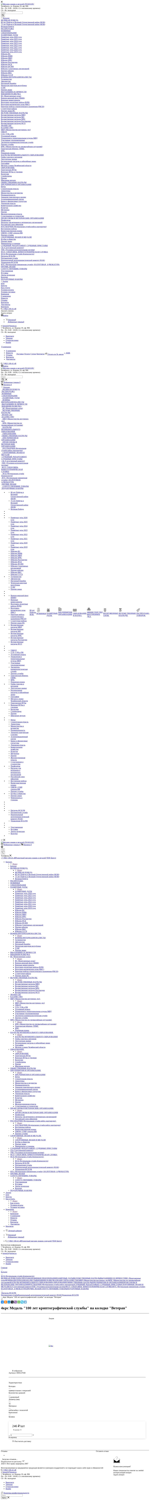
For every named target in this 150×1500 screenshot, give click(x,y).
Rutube (8, 342)
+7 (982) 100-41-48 (9, 309)
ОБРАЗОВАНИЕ (22, 1054)
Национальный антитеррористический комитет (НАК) (40, 1295)
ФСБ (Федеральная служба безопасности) (31, 1161)
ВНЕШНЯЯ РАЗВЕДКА (46, 1280)
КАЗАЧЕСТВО (73, 1280)
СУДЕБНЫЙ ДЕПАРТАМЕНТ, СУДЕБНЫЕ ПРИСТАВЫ (98, 1285)
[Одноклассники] (5, 1302)
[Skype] (22, 1302)
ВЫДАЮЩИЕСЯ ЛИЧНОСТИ (113, 1278)
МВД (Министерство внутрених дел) (30, 1003)
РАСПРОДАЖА (24, 1278)
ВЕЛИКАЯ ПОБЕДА (23, 872)
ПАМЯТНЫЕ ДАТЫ (23, 891)
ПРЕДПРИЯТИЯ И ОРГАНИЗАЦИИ (30, 1075)
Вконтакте (10, 336)
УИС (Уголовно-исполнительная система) (49, 1287)
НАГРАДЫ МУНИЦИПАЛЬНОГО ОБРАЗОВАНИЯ (36, 1037)
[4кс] (75, 1346)
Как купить (14, 1203)
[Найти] (3, 15)
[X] (12, 1302)
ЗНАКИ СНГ (61, 1280)
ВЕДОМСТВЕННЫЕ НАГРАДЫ (28, 982)
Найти (4, 1498)
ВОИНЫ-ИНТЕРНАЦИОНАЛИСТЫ (30, 938)
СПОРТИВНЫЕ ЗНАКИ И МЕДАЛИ (30, 1140)
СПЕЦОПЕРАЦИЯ (48, 1278)
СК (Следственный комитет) (20, 1287)
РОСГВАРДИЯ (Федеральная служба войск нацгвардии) (38, 1125)
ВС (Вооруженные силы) (25, 961)
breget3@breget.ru (10, 326)
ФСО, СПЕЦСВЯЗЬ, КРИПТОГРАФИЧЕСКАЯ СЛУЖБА (89, 1287)
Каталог (13, 866)
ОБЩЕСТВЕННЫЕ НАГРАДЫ (79, 1282)
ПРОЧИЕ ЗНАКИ (33, 1289)
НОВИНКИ (36, 1278)
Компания (14, 1214)
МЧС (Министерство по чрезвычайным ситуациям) (35, 1024)
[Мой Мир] (9, 1302)
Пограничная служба (9, 1295)
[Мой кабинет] (2, 847)
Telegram (9, 338)
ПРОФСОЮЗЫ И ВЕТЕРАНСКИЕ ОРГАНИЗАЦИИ (36, 1113)
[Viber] (15, 1302)
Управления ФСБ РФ (70, 1295)
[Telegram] (25, 1302)
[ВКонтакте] (2, 1302)
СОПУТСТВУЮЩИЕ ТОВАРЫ (28, 1180)
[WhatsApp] (18, 1302)
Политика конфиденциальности (16, 1493)
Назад (15, 864)
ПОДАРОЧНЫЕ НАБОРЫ (78, 1289)
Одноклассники (12, 340)
